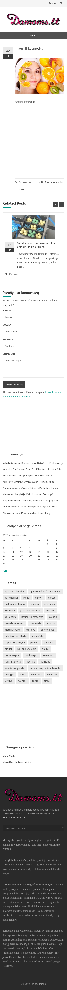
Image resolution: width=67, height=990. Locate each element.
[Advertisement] (33, 139)
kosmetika (10, 616)
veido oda (36, 674)
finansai (35, 603)
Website (8, 339)
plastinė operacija (26, 648)
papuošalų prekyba (15, 642)
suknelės (45, 661)
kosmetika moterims (32, 616)
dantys (39, 597)
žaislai (35, 680)
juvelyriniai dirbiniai (30, 610)
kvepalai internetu (14, 623)
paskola (34, 642)
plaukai (45, 648)
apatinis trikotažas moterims (45, 591)
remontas (48, 655)
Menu (52, 3)
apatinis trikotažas (14, 591)
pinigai (8, 648)
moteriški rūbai (12, 629)
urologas (9, 674)
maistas (51, 623)
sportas (31, 661)
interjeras (49, 603)
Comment (9, 353)
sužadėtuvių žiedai (14, 667)
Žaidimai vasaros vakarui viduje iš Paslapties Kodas (30, 487)
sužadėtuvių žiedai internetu (45, 667)
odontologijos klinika (16, 635)
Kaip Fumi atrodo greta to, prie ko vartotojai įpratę (30, 500)
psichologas (31, 655)
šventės (22, 680)
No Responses (49, 182)
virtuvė (8, 680)
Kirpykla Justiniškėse (15, 860)
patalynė (48, 642)
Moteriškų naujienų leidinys (18, 762)
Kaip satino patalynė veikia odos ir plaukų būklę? (29, 481)
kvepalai (53, 616)
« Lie (5, 570)
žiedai (47, 680)
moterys (30, 629)
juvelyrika (10, 610)
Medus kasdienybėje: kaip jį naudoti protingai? (28, 494)
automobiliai (11, 597)
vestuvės (52, 674)
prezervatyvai (12, 655)
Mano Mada (9, 756)
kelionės (50, 610)
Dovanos (14, 274)
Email (7, 324)
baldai (26, 597)
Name (7, 310)
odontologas (47, 629)
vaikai (23, 674)
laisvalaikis (35, 623)
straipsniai (21, 189)
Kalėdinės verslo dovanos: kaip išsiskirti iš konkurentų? (33, 463)
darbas (51, 597)
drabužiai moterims (15, 603)
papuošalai (37, 635)
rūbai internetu (13, 661)
